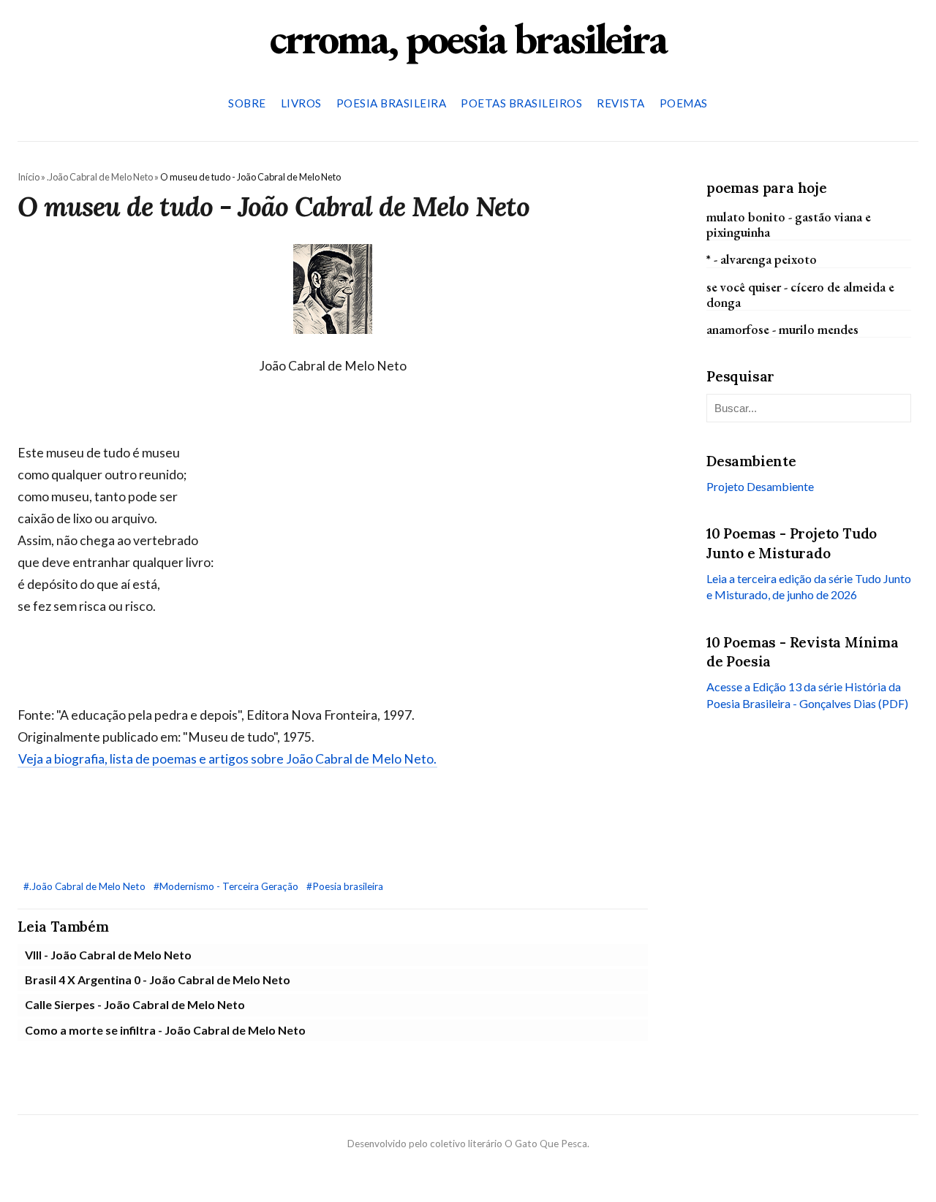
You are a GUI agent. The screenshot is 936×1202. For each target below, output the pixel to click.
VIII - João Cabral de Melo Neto (108, 955)
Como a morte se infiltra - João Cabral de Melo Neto (165, 1030)
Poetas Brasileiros (521, 103)
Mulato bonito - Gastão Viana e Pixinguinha (788, 224)
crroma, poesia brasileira (468, 37)
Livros (301, 103)
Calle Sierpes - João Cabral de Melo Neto (135, 1004)
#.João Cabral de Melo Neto (85, 886)
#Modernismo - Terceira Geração (227, 886)
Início (28, 177)
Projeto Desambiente (760, 485)
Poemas (684, 103)
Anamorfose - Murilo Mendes (782, 328)
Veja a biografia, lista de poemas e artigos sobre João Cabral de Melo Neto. (227, 759)
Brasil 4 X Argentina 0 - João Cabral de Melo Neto (157, 979)
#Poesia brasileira (344, 886)
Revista (621, 103)
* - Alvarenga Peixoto (761, 259)
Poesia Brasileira (391, 103)
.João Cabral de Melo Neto (100, 177)
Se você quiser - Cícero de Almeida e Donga (800, 294)
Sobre (247, 103)
